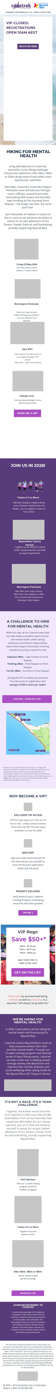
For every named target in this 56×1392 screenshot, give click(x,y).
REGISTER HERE (28, 46)
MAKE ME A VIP (27, 1293)
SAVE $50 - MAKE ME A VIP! (27, 699)
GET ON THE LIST (28, 972)
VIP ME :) (28, 912)
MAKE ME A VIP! (27, 413)
